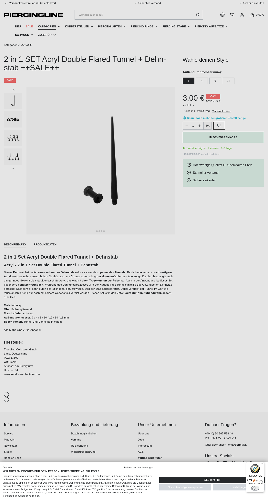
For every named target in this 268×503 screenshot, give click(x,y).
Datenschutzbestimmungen (138, 467)
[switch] (255, 488)
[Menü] (261, 464)
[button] (9, 467)
